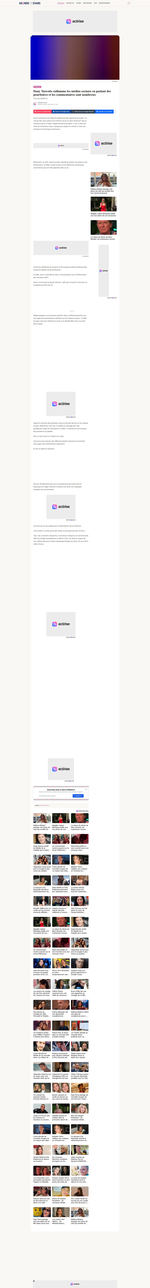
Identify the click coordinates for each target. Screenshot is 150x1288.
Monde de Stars (42, 102)
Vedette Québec (44, 805)
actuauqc (114, 81)
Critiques (37, 87)
